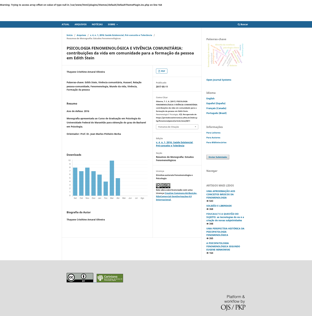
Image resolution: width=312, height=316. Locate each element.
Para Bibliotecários (216, 142)
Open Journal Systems (218, 79)
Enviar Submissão (218, 157)
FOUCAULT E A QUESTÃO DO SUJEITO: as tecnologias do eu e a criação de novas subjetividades (225, 217)
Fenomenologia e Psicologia (89, 18)
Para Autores (213, 137)
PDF (163, 71)
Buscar (244, 24)
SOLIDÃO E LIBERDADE (219, 205)
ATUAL (65, 24)
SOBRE (112, 24)
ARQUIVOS (81, 24)
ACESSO (246, 8)
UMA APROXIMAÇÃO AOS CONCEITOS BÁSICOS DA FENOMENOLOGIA (220, 194)
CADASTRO (233, 8)
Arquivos (81, 35)
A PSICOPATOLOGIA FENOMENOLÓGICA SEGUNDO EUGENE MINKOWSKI (223, 246)
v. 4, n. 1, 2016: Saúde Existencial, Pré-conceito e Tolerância (121, 35)
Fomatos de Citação (168, 126)
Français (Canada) (216, 108)
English (210, 98)
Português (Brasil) (216, 113)
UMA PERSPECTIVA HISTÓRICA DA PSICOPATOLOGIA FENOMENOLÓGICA (225, 232)
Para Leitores (213, 132)
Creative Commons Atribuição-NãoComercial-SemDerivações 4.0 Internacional (176, 196)
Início (70, 35)
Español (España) (215, 103)
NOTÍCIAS (97, 24)
